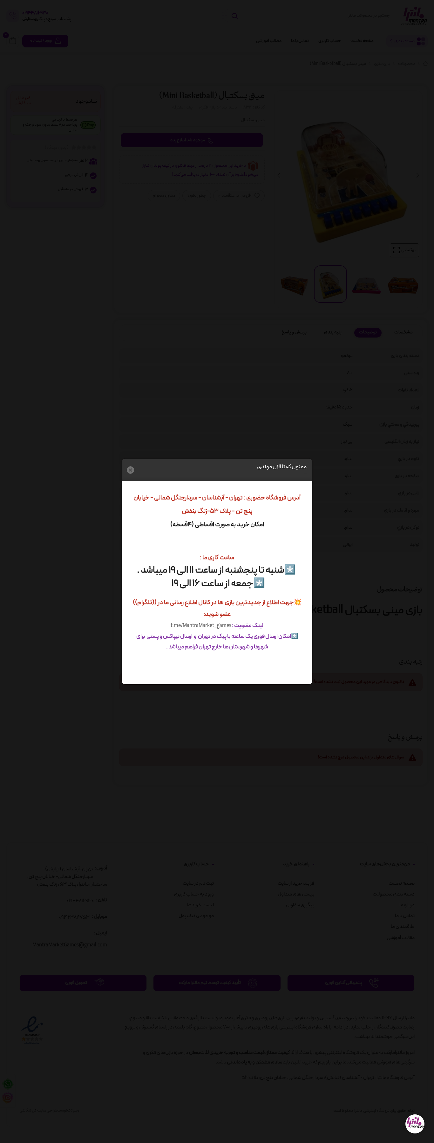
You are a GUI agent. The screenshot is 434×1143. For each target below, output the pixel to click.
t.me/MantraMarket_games (201, 626)
